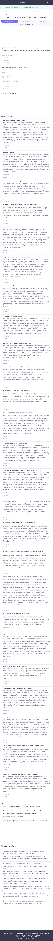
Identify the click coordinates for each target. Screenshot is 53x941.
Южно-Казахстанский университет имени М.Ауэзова (15, 67)
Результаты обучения (26, 24)
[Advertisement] (26, 36)
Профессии (43, 21)
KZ (47, 2)
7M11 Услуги (5, 88)
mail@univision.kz (31, 938)
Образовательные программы (16, 11)
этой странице (34, 7)
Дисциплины (27, 21)
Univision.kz (3, 11)
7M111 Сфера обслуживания (9, 93)
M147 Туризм (5, 83)
